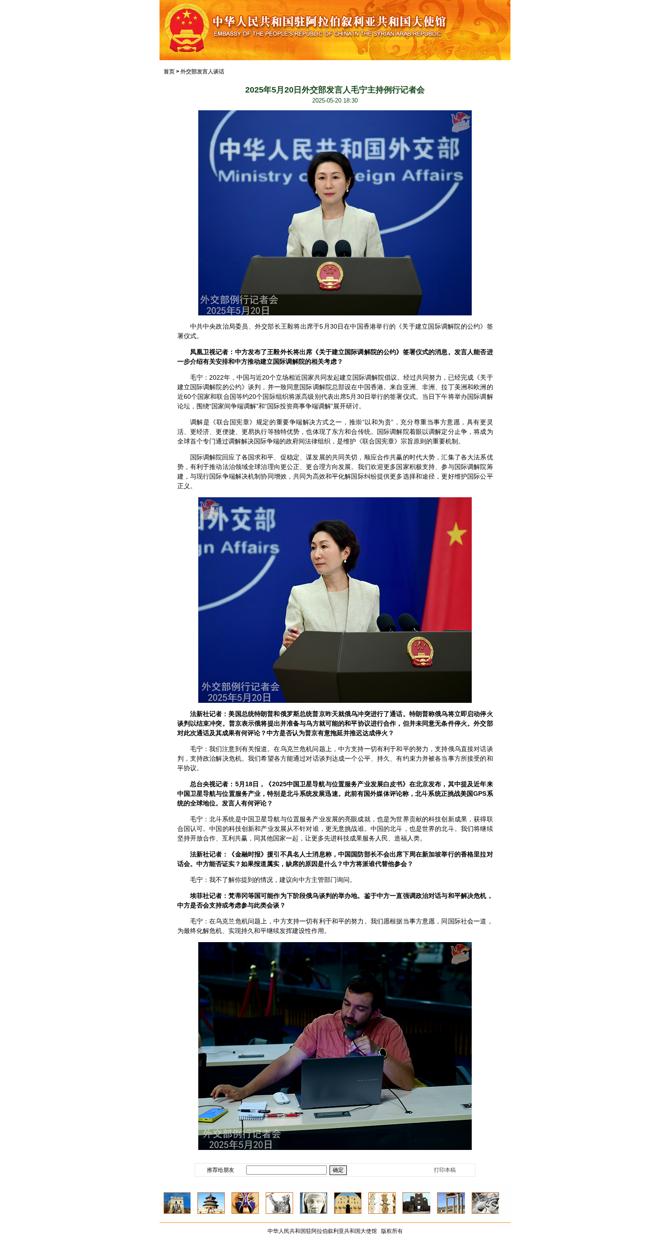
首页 (169, 71)
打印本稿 (445, 1170)
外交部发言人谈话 (202, 71)
